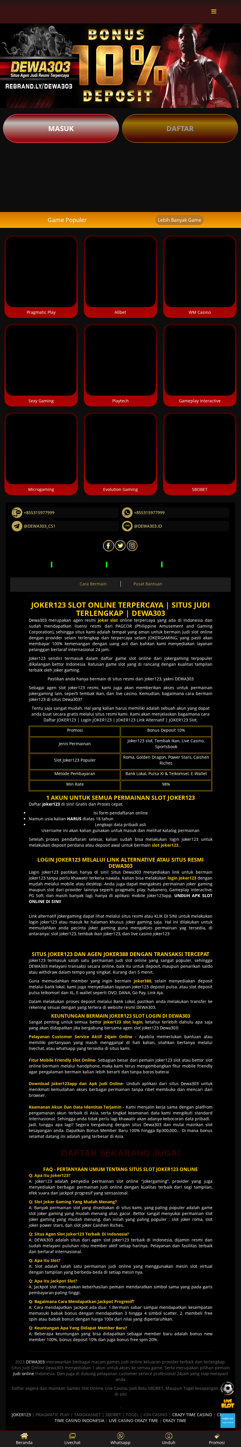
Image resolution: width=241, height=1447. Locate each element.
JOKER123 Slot (183, 720)
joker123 (38, 960)
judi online (23, 1373)
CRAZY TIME (174, 1420)
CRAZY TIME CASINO (192, 1414)
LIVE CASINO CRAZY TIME (133, 1420)
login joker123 (184, 839)
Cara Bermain (93, 584)
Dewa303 (38, 620)
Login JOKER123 (96, 720)
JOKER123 (21, 1414)
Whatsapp (120, 1442)
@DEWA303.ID (148, 526)
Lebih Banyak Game (179, 220)
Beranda (24, 1442)
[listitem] (15, 158)
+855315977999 (39, 512)
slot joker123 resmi (78, 687)
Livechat (72, 1442)
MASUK (61, 128)
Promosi (217, 1442)
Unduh (168, 1442)
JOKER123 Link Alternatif (140, 720)
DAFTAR (180, 128)
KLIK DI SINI (165, 916)
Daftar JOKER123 (59, 720)
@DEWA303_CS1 (40, 526)
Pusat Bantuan (147, 584)
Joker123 (37, 658)
